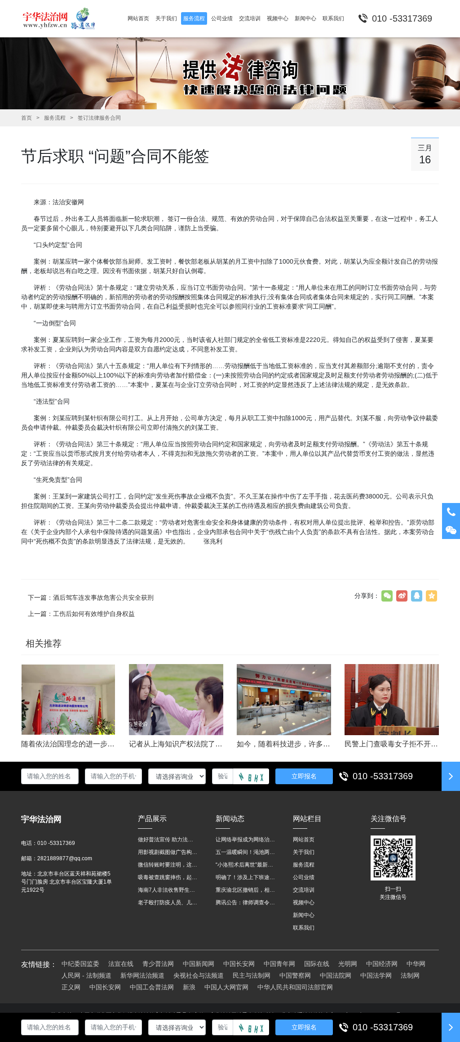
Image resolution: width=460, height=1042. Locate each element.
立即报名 (304, 776)
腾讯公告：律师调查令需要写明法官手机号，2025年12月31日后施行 (245, 902)
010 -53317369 (383, 776)
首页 (26, 118)
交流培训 (303, 890)
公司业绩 (303, 877)
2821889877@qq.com (64, 858)
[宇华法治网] (63, 18)
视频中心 (303, 902)
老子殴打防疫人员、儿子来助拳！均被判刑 (168, 902)
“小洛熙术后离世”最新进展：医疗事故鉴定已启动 (245, 865)
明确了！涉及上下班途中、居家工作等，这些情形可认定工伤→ (245, 877)
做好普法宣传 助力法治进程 (168, 839)
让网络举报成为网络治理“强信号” (245, 839)
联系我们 (303, 928)
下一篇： (91, 597)
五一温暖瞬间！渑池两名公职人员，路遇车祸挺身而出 (245, 852)
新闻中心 (303, 915)
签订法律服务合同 (99, 118)
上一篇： (81, 613)
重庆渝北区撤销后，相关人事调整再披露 (245, 890)
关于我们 (303, 852)
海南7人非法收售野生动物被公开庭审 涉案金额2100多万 (168, 890)
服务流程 (55, 118)
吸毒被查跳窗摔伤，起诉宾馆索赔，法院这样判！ (168, 877)
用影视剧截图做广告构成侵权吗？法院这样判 (168, 852)
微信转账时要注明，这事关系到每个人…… (168, 865)
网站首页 (303, 839)
